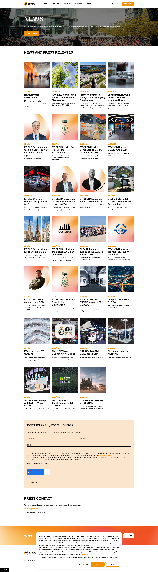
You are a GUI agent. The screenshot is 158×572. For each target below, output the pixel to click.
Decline (112, 564)
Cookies (4, 570)
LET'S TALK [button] (128, 535)
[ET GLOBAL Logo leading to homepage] (31, 553)
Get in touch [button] (127, 3)
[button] (12, 568)
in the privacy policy (104, 455)
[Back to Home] (29, 4)
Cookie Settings (83, 564)
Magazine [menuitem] (78, 4)
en (117, 3)
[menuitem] (44, 4)
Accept (98, 564)
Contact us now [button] (31, 33)
